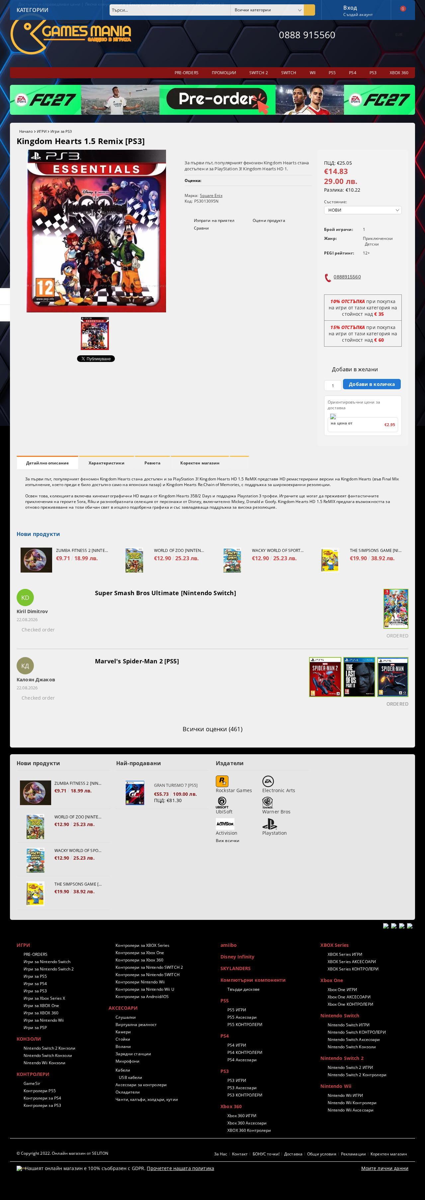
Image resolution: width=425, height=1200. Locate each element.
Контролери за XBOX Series (142, 945)
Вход (350, 7)
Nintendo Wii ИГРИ (345, 1095)
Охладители (128, 1092)
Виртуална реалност (136, 1024)
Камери (123, 1032)
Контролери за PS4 (42, 1098)
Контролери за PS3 (42, 1105)
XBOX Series (334, 945)
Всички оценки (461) (212, 729)
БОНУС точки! (266, 1154)
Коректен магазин (199, 463)
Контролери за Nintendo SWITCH (147, 974)
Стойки (123, 1039)
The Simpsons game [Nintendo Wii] (376, 550)
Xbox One (331, 980)
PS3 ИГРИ (236, 1080)
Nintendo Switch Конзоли (48, 1055)
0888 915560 (307, 34)
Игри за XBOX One (41, 1005)
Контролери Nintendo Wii (140, 982)
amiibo (228, 945)
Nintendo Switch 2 (341, 1058)
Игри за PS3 (61, 131)
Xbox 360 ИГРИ (241, 1115)
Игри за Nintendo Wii (44, 1020)
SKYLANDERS (235, 968)
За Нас (220, 1154)
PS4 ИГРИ (236, 1045)
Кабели (123, 1070)
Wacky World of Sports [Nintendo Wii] (278, 550)
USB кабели (130, 1077)
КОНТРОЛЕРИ (33, 1074)
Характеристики (107, 463)
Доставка (293, 1154)
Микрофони (127, 1061)
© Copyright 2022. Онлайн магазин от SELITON (62, 1153)
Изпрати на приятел (214, 220)
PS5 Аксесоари (242, 1017)
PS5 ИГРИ (236, 1010)
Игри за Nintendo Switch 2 (49, 969)
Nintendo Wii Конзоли (44, 1063)
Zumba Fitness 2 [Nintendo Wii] (82, 550)
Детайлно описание (47, 463)
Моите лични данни (384, 1168)
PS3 (224, 1071)
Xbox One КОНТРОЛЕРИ (350, 1004)
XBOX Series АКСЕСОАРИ (352, 961)
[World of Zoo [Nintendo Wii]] (134, 560)
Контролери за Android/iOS (142, 996)
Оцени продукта (269, 220)
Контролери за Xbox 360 (139, 960)
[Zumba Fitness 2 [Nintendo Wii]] (36, 560)
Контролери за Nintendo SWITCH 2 (149, 967)
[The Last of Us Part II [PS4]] (358, 683)
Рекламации (353, 1154)
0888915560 (347, 276)
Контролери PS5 (40, 1091)
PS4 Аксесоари (242, 1060)
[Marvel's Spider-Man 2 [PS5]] (324, 683)
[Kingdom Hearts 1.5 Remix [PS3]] (96, 310)
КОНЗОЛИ (29, 1039)
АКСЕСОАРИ (123, 1008)
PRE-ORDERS (35, 954)
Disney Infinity (237, 956)
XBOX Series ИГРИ (345, 954)
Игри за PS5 (35, 976)
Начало (26, 131)
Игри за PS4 (35, 983)
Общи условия (321, 1154)
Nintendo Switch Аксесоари (354, 1039)
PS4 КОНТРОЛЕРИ (244, 1052)
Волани (123, 1046)
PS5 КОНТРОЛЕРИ (244, 1024)
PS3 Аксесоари (242, 1088)
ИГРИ (41, 131)
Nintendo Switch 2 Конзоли (49, 1048)
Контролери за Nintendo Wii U (145, 989)
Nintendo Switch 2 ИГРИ (350, 1067)
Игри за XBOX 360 (41, 1013)
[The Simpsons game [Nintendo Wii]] (330, 560)
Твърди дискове (243, 989)
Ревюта (152, 463)
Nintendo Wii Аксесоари (351, 1110)
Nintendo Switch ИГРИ (349, 1025)
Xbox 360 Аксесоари (247, 1123)
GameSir (32, 1083)
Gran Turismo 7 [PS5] (176, 785)
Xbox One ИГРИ (342, 989)
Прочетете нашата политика (180, 1168)
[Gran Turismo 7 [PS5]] (135, 792)
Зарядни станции (133, 1054)
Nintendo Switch (339, 1015)
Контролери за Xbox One (140, 952)
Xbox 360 (231, 1106)
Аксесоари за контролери (141, 1085)
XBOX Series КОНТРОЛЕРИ (353, 969)
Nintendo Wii (335, 1086)
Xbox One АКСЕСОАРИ (349, 997)
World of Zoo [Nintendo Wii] (180, 550)
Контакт (240, 1154)
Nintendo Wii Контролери (352, 1103)
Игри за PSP (35, 1027)
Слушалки (126, 1017)
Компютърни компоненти (253, 980)
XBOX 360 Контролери (249, 1130)
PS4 (224, 1036)
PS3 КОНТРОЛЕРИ (244, 1095)
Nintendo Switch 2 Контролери (357, 1075)
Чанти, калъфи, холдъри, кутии (147, 1099)
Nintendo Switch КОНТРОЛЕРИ (356, 1032)
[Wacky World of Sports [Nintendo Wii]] (232, 560)
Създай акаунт (358, 14)
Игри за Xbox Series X (44, 998)
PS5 (224, 1000)
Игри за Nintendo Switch (47, 961)
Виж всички (227, 840)
